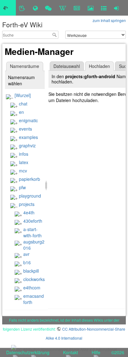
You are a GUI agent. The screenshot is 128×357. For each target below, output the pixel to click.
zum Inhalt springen (109, 20)
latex (23, 162)
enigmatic (28, 120)
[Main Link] (8, 8)
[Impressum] (104, 8)
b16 (27, 262)
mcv (23, 170)
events (25, 129)
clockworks (34, 279)
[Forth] (22, 8)
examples (28, 137)
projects (26, 204)
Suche (55, 35)
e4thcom (31, 287)
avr (26, 254)
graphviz (27, 145)
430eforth (32, 221)
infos (23, 154)
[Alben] (91, 8)
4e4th (28, 212)
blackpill (31, 271)
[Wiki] (62, 8)
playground (30, 196)
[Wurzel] (23, 95)
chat (23, 103)
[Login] (116, 8)
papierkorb (29, 179)
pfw (22, 187)
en (21, 112)
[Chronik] (35, 8)
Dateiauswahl (66, 66)
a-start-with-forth (32, 232)
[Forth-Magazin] (77, 8)
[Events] (48, 8)
